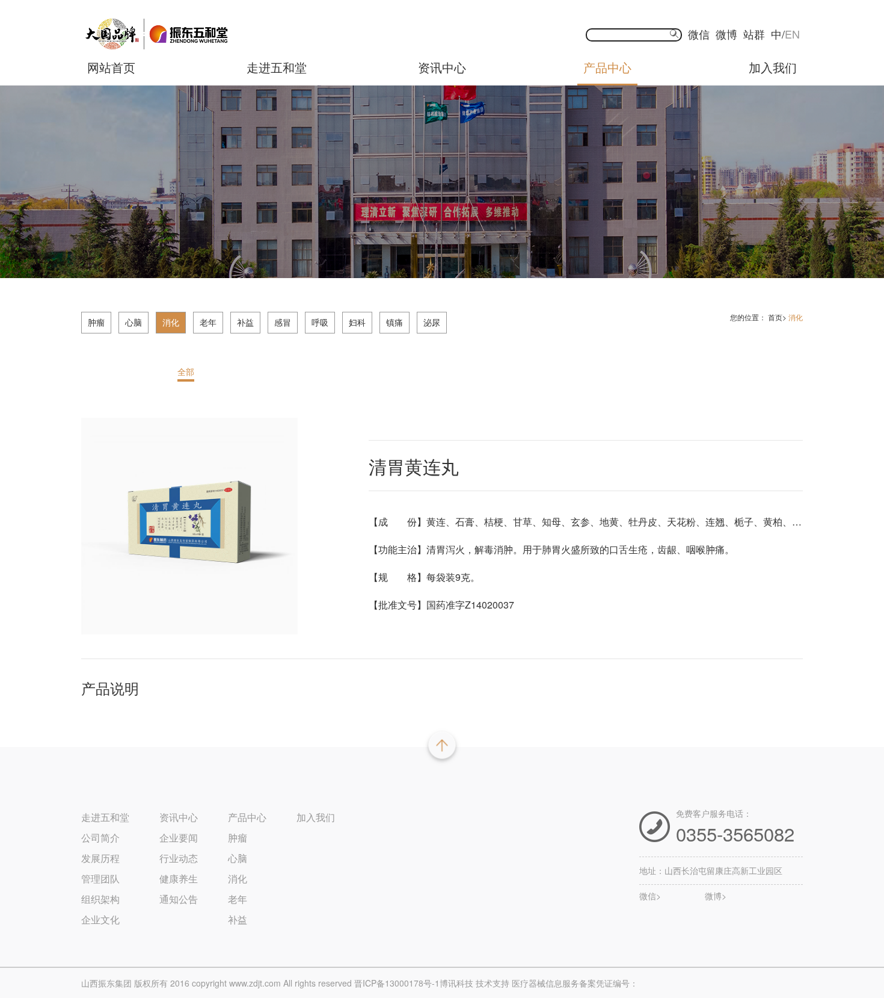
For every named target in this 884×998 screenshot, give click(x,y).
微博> (715, 896)
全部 (185, 371)
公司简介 (100, 838)
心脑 (133, 322)
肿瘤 (96, 322)
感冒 (282, 322)
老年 (208, 322)
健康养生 (178, 878)
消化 (170, 322)
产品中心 (607, 67)
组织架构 (100, 899)
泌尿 (431, 322)
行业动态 (178, 858)
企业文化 (100, 919)
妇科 (357, 322)
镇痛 (394, 322)
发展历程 (100, 858)
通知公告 (178, 899)
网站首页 (111, 67)
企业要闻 (178, 838)
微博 (726, 34)
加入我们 (773, 67)
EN (792, 34)
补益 (245, 322)
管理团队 (100, 878)
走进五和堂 (277, 67)
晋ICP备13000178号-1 (397, 983)
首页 (775, 317)
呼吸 (320, 322)
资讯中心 (442, 67)
